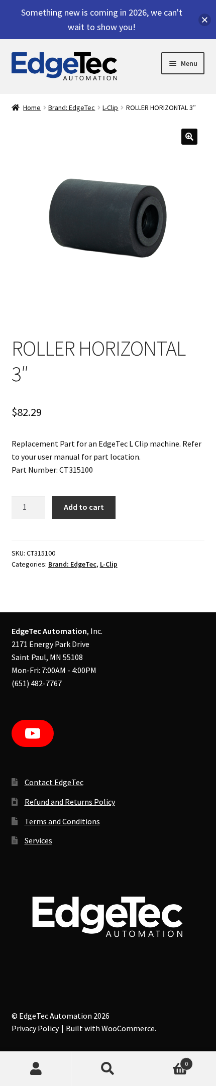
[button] (189, 137)
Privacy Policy (35, 1028)
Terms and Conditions (62, 821)
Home (32, 107)
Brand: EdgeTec (71, 107)
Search (108, 1069)
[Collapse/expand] (204, 20)
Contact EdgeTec (54, 782)
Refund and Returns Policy (70, 802)
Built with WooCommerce (110, 1028)
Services (38, 840)
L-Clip (110, 107)
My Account (36, 1069)
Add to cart (84, 507)
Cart (166, 1060)
